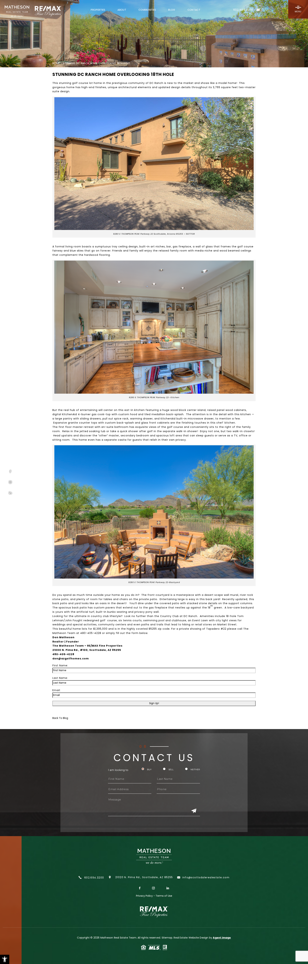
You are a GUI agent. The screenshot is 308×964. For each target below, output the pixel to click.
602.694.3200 (93, 877)
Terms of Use (164, 896)
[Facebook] (10, 471)
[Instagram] (10, 482)
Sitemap (167, 937)
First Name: (60, 665)
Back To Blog (60, 718)
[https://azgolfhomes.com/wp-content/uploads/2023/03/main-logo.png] (30, 11)
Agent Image (222, 937)
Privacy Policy (144, 896)
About (121, 10)
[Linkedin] (10, 493)
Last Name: (60, 678)
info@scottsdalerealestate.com (205, 877)
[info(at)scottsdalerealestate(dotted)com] (258, 12)
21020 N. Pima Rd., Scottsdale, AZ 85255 (144, 877)
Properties (98, 10)
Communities (147, 10)
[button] (4, 959)
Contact (194, 10)
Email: (56, 690)
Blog (171, 10)
